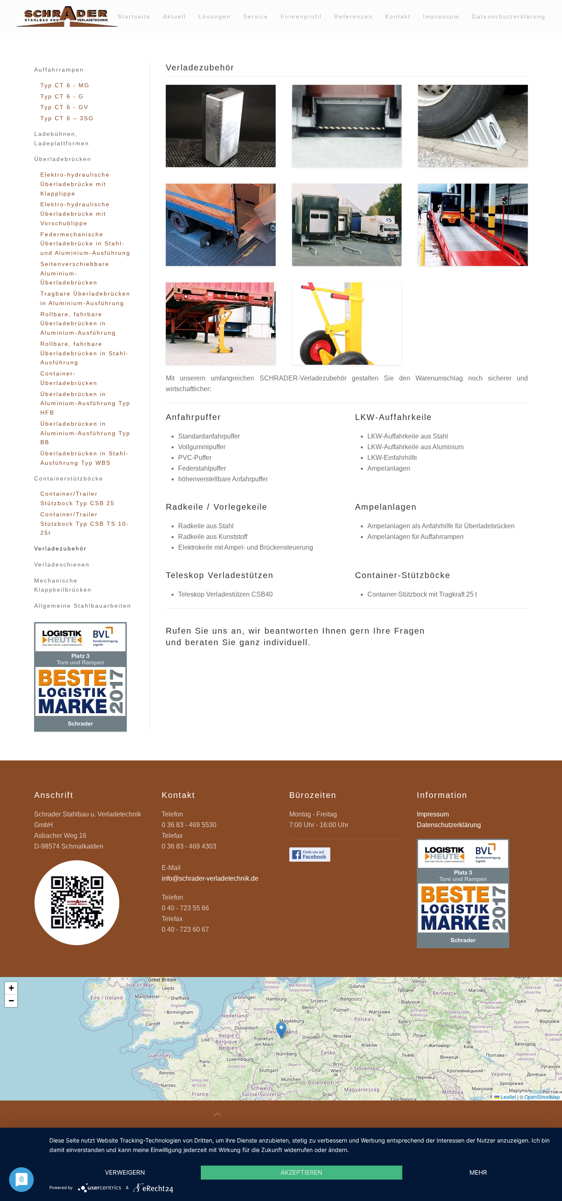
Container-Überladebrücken (69, 378)
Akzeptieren (301, 1172)
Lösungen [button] (214, 16)
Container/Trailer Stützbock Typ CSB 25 (77, 498)
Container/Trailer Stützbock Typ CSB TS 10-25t (84, 523)
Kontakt (398, 16)
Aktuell (174, 16)
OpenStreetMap (542, 1096)
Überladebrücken (62, 159)
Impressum (441, 16)
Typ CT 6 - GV (64, 107)
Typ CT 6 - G (62, 96)
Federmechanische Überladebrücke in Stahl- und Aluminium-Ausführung (85, 244)
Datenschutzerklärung (509, 16)
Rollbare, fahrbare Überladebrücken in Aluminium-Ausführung (78, 323)
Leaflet (507, 1096)
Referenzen (353, 16)
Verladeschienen (62, 564)
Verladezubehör (60, 548)
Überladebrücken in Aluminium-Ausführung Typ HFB (85, 403)
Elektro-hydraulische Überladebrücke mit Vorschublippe (75, 213)
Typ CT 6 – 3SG (67, 118)
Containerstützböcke (68, 478)
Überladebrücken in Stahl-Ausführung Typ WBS (84, 458)
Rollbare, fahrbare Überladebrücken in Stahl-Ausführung (84, 353)
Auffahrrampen (59, 69)
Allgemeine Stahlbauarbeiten (82, 605)
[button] (221, 126)
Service (255, 16)
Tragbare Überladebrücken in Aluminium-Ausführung (85, 298)
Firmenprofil (301, 16)
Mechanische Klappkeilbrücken (63, 585)
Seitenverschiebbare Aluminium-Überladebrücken (74, 273)
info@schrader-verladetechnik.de (210, 878)
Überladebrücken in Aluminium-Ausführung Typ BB (85, 433)
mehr (478, 1172)
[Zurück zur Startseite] (67, 16)
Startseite (134, 16)
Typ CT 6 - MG (65, 85)
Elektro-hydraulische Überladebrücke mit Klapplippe (75, 184)
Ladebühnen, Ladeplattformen (61, 139)
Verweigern (125, 1172)
